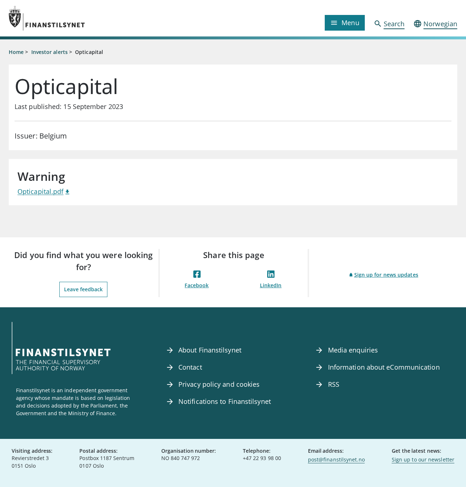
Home (16, 51)
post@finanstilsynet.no (336, 459)
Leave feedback (83, 289)
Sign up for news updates (386, 274)
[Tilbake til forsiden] (65, 18)
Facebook (197, 285)
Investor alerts (49, 51)
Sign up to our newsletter (423, 459)
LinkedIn (271, 285)
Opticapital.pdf (40, 191)
